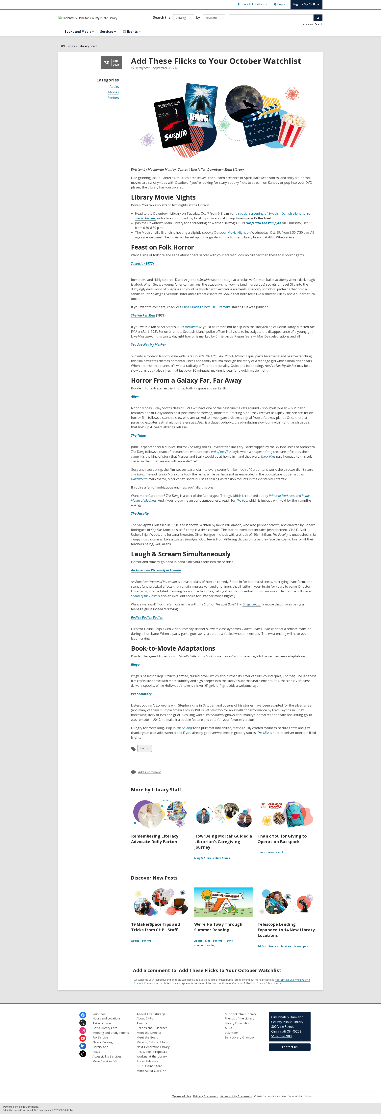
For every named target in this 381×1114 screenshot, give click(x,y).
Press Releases (147, 1061)
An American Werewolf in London (156, 570)
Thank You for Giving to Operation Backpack (282, 838)
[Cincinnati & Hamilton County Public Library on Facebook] (82, 1015)
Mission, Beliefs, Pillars (152, 1042)
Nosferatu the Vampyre (264, 223)
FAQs (96, 1052)
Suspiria (137, 263)
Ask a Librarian (102, 1023)
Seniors (113, 98)
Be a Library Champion (240, 1037)
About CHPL (145, 1018)
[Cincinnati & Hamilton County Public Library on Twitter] (82, 1022)
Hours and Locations (106, 1018)
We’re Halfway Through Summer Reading (218, 927)
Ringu (135, 664)
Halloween (138, 479)
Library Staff (87, 46)
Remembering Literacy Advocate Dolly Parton (154, 838)
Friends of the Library (239, 1018)
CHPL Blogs (66, 46)
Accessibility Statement (236, 1096)
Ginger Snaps (251, 604)
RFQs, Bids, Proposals (152, 1052)
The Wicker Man (143, 315)
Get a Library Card (104, 1028)
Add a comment (149, 772)
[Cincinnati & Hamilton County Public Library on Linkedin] (82, 1046)
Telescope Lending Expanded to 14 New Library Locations (286, 930)
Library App (100, 1047)
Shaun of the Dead (144, 596)
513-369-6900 (281, 1036)
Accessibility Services (107, 1056)
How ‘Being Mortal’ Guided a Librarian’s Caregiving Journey (223, 841)
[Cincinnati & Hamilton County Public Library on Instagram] (82, 1030)
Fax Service (100, 1037)
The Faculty (140, 513)
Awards (142, 1023)
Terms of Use (181, 1096)
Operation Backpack (271, 852)
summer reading (204, 945)
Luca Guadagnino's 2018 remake (206, 307)
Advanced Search (312, 24)
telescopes (301, 946)
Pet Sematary (141, 694)
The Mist (263, 733)
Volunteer (231, 1033)
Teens (229, 940)
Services (285, 946)
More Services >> (104, 1061)
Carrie (293, 728)
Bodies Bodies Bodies (147, 617)
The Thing (138, 435)
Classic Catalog (102, 1042)
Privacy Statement (205, 1096)
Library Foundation (237, 1023)
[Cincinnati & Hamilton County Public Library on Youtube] (82, 1038)
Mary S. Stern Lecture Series (212, 858)
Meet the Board (148, 1037)
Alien (135, 396)
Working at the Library (152, 1056)
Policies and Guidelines (152, 1028)
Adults (114, 86)
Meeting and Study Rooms (110, 1033)
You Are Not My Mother (148, 344)
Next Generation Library (153, 1047)
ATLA (228, 1028)
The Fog (241, 500)
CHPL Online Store (149, 1066)
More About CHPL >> (151, 1071)
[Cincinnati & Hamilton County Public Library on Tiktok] (82, 1053)
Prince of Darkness (282, 495)
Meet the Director (149, 1033)
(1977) (149, 263)
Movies (113, 92)
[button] (252, 4)
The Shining (184, 728)
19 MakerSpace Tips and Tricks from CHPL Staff (155, 927)
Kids (207, 940)
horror (144, 749)
